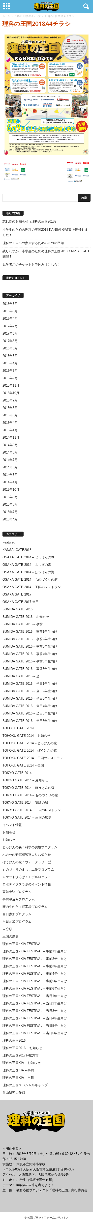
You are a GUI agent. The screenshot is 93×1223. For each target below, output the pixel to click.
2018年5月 (10, 311)
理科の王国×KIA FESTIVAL (22, 944)
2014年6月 (10, 467)
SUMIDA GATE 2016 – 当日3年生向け (29, 698)
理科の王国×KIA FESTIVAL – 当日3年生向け (34, 1011)
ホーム (6, 16)
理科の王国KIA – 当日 (18, 1078)
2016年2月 (10, 378)
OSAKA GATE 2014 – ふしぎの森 (26, 565)
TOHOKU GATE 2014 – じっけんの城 (29, 743)
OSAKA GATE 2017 (16, 594)
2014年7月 (10, 460)
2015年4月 (10, 423)
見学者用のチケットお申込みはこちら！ (31, 264)
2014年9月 (10, 445)
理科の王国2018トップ (27, 16)
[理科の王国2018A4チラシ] (46, 94)
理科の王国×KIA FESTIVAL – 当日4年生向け (34, 1018)
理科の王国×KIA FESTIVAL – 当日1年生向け (34, 996)
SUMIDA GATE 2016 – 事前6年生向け (29, 669)
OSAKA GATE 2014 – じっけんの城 (28, 557)
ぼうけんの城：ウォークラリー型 (26, 862)
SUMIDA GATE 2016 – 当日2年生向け (29, 691)
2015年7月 (10, 400)
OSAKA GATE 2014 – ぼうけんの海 (28, 572)
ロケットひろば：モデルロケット (26, 877)
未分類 (7, 929)
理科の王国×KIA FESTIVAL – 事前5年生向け (34, 981)
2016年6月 (10, 348)
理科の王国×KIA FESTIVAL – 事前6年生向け (34, 988)
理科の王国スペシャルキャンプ (25, 1085)
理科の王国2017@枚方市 (20, 1055)
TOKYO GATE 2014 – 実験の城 (25, 802)
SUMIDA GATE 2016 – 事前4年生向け (29, 654)
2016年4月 (10, 363)
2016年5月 (10, 356)
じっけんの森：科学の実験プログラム (29, 847)
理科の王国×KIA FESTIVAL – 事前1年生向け (34, 951)
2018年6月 (10, 304)
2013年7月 (10, 512)
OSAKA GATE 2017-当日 (20, 602)
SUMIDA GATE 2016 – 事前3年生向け (29, 646)
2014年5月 (10, 475)
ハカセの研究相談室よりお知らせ (26, 854)
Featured (8, 542)
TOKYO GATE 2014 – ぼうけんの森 (28, 788)
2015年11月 (10, 385)
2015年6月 (10, 408)
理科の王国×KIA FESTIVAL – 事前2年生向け (34, 959)
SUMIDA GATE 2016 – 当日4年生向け (29, 706)
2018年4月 (10, 318)
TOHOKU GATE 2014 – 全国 (23, 765)
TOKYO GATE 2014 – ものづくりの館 (30, 795)
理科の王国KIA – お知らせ (21, 1063)
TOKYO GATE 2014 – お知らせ (25, 780)
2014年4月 (10, 482)
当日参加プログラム (16, 914)
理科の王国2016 (14, 1040)
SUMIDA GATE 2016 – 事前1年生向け (29, 631)
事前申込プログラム (16, 892)
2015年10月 (10, 393)
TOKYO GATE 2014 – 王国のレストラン (31, 810)
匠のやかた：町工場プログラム (25, 907)
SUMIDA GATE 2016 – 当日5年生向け (29, 713)
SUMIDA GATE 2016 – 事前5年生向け (29, 661)
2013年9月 (10, 497)
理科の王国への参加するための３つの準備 (33, 243)
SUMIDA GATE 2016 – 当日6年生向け (29, 721)
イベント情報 (12, 825)
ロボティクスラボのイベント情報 (26, 884)
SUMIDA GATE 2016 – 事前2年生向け (29, 639)
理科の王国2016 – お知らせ (22, 1048)
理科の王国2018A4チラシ (36, 23)
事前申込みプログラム (18, 899)
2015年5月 (10, 415)
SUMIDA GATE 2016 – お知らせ (25, 617)
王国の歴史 (10, 936)
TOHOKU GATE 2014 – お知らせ (26, 736)
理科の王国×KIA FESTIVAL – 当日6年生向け (34, 1033)
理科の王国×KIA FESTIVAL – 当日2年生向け (34, 1003)
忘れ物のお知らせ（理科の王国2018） (30, 221)
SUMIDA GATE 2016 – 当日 (22, 676)
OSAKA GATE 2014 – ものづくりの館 (30, 579)
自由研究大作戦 (13, 1092)
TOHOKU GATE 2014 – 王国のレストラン (32, 758)
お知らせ (8, 832)
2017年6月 (10, 333)
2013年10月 (10, 489)
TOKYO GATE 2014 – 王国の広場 (26, 817)
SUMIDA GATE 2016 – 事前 (22, 624)
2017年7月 (10, 326)
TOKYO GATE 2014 (16, 773)
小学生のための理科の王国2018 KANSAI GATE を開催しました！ (45, 232)
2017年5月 (10, 341)
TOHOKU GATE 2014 (18, 728)
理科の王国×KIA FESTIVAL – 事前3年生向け (34, 966)
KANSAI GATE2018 (16, 550)
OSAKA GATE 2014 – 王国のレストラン (31, 587)
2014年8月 (10, 452)
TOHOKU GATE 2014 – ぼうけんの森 (29, 750)
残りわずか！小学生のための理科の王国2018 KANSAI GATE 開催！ (46, 253)
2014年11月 (10, 437)
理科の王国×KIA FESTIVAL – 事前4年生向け (34, 973)
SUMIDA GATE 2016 (17, 609)
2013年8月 (10, 504)
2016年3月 (10, 370)
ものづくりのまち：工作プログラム (28, 869)
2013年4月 (10, 519)
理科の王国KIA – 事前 (18, 1070)
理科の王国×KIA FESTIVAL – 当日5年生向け (34, 1025)
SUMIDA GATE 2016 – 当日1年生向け (29, 683)
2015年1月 (10, 430)
